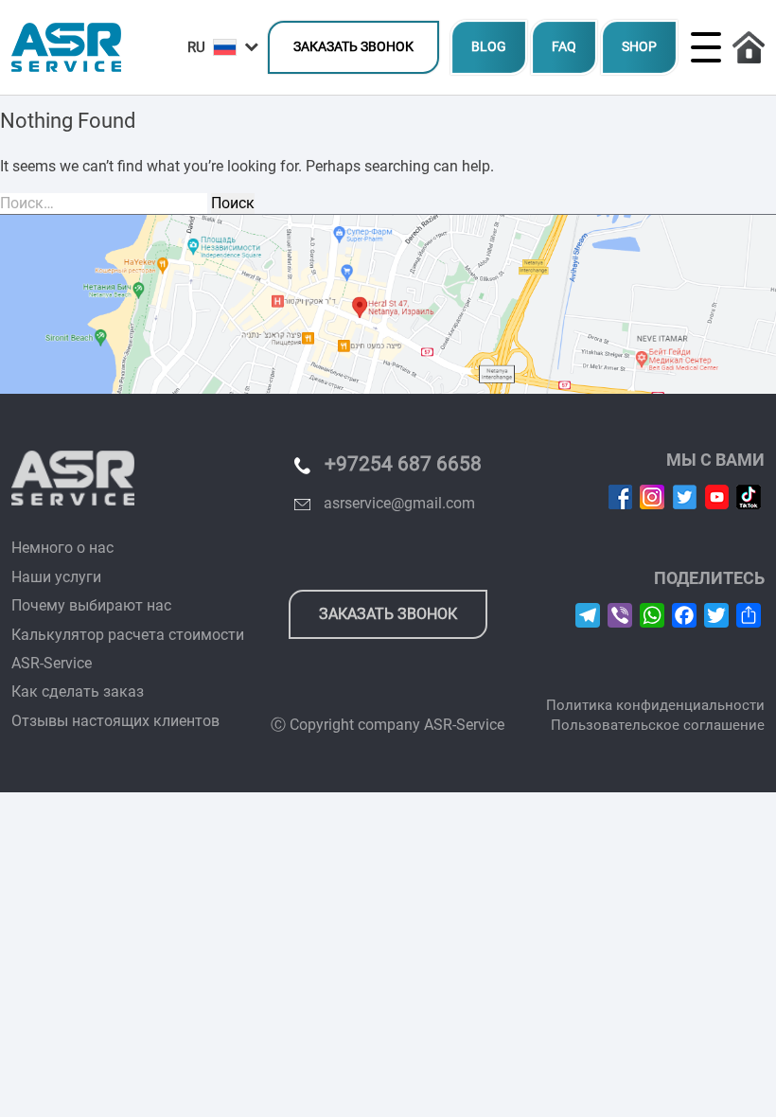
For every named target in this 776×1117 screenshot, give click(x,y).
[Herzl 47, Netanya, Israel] (388, 304)
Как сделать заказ (77, 691)
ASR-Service (51, 663)
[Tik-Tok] (748, 496)
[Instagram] (652, 496)
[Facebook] (620, 496)
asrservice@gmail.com (399, 503)
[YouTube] (717, 496)
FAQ (564, 47)
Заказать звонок (353, 47)
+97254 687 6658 (403, 463)
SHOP (639, 47)
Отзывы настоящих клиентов (115, 721)
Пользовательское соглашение (658, 725)
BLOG (488, 47)
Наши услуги (56, 577)
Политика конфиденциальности (655, 705)
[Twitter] (685, 496)
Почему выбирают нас (91, 605)
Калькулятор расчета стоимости (127, 635)
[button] (222, 48)
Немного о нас (62, 548)
